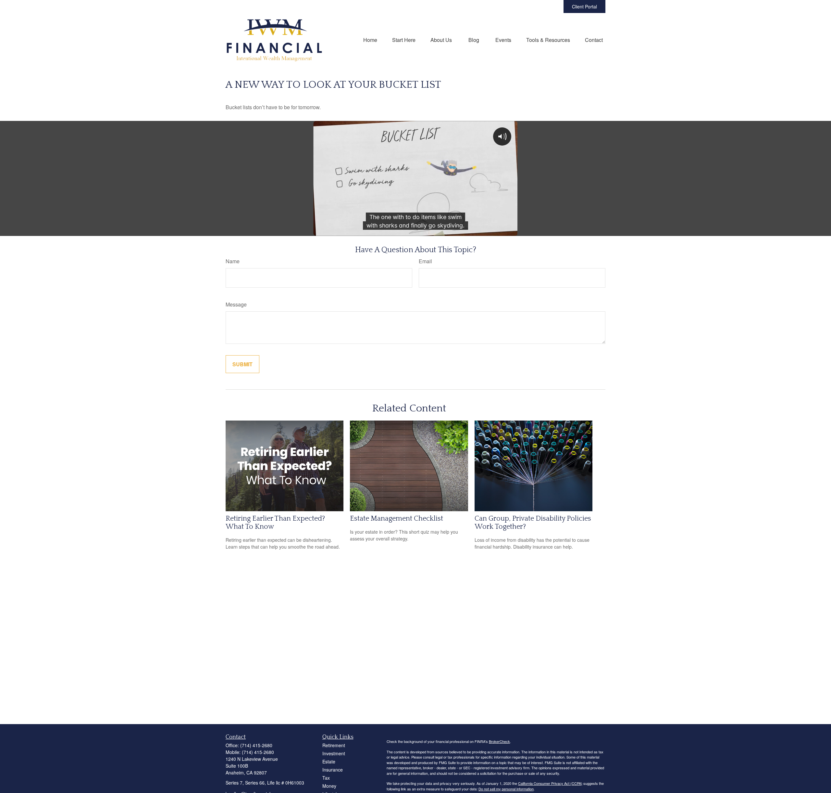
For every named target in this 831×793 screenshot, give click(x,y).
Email (425, 261)
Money (329, 786)
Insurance (332, 769)
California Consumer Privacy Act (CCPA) (550, 783)
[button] (370, 39)
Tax (326, 777)
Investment (333, 753)
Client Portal (584, 6)
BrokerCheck (499, 741)
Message (236, 304)
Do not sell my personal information (506, 788)
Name (233, 261)
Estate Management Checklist (396, 518)
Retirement (333, 745)
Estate (328, 761)
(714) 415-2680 (256, 745)
